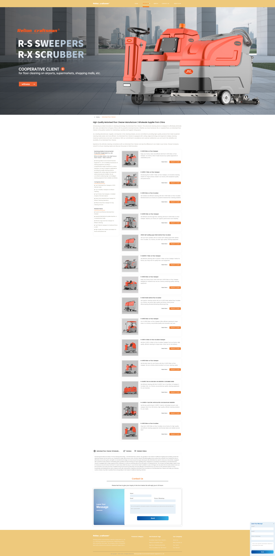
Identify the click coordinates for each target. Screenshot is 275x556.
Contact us (165, 4)
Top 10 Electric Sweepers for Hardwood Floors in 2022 (105, 226)
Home (136, 4)
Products (146, 4)
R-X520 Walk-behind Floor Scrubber (151, 298)
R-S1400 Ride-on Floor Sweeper (149, 361)
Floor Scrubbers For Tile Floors (157, 548)
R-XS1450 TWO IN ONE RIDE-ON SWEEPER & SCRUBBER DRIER (157, 382)
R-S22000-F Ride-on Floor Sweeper (151, 256)
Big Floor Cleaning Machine (157, 545)
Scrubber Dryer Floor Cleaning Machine (157, 540)
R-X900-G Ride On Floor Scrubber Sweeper (153, 340)
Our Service (176, 548)
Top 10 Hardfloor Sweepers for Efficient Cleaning (104, 190)
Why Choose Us (177, 543)
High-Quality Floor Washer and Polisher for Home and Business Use (105, 230)
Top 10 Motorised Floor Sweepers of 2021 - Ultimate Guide (105, 186)
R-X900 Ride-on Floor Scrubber (149, 423)
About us (177, 4)
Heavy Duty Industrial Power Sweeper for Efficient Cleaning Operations (104, 199)
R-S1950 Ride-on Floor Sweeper (149, 319)
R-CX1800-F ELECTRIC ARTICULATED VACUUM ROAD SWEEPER (158, 402)
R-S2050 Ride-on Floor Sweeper (150, 214)
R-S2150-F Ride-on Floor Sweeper (150, 172)
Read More (164, 162)
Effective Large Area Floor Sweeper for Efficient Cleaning (104, 222)
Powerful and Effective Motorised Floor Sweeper (104, 213)
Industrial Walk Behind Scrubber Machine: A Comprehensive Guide (105, 217)
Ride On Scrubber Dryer (156, 542)
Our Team (176, 545)
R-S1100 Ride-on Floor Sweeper (149, 151)
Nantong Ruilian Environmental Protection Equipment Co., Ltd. (149, 554)
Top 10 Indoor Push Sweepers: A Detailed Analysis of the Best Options (104, 195)
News (155, 4)
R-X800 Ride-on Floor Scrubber (149, 193)
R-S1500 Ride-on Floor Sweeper (149, 277)
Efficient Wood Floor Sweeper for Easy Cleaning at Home (104, 204)
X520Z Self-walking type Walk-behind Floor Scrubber (156, 235)
